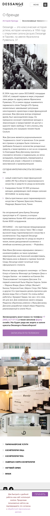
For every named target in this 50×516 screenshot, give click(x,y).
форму (39, 319)
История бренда (10, 21)
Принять (40, 494)
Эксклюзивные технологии (35, 21)
